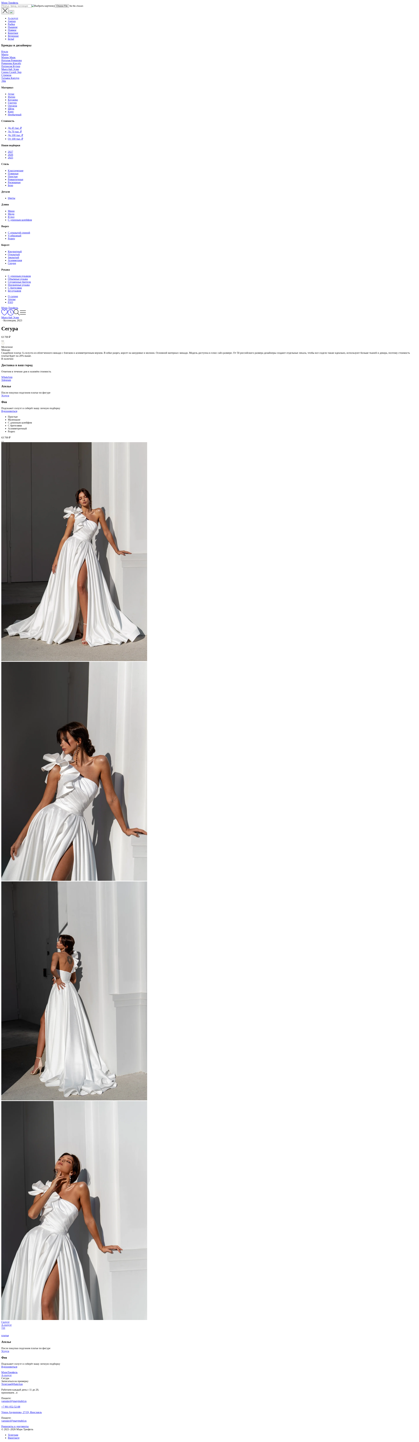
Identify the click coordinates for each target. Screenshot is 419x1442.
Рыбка (11, 24)
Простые (13, 176)
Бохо (10, 185)
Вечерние (13, 36)
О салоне (13, 296)
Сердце (12, 263)
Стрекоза (6, 75)
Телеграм (13, 1434)
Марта (4, 54)
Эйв (3, 81)
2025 (10, 157)
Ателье (12, 299)
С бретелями (15, 287)
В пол (11, 217)
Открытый (14, 254)
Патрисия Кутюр (10, 66)
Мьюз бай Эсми (10, 69)
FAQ (10, 302)
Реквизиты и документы (15, 1426)
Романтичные (15, 179)
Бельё (11, 39)
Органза (12, 105)
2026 (10, 154)
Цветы (11, 198)
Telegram (6, 380)
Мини (11, 211)
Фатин (11, 96)
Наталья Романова (11, 60)
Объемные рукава (18, 279)
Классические (15, 170)
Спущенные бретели (19, 282)
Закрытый (13, 257)
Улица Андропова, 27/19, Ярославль (21, 1412)
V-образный (14, 235)
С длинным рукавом (19, 276)
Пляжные (13, 173)
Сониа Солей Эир (11, 72)
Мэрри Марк (8, 57)
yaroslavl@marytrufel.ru (14, 1401)
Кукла (4, 51)
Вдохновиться (9, 411)
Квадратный (15, 251)
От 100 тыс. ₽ (15, 138)
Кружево (13, 99)
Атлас (11, 94)
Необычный (14, 114)
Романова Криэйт (11, 63)
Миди (11, 214)
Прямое (12, 30)
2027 (10, 151)
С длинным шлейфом (20, 219)
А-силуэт (13, 18)
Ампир (12, 21)
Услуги (5, 395)
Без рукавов (14, 290)
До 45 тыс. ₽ (15, 128)
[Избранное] (4, 314)
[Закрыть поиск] (5, 11)
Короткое (13, 33)
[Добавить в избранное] (2, 340)
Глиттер (12, 102)
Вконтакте (13, 1437)
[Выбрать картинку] (11, 12)
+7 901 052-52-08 (10, 1406)
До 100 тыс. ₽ (15, 135)
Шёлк (11, 108)
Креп (11, 111)
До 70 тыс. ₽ (15, 131)
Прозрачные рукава (19, 284)
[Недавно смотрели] (11, 314)
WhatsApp (6, 377)
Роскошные (14, 182)
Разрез (11, 238)
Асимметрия (15, 260)
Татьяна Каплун (10, 78)
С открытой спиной (19, 232)
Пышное (13, 27)
